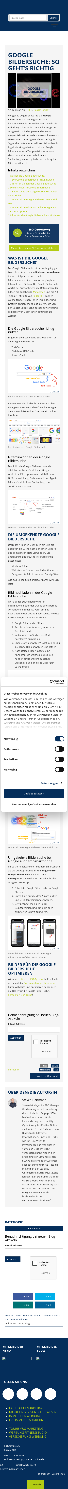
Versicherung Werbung (28, 1436)
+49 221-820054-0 (14, 1455)
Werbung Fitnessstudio (28, 1432)
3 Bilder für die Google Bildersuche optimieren (34, 215)
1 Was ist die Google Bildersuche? (26, 175)
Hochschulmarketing (26, 1408)
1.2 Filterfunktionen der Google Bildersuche (32, 183)
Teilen (25, 1296)
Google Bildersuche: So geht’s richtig (34, 61)
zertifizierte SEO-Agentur (30, 979)
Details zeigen (49, 783)
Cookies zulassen (34, 793)
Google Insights (42, 109)
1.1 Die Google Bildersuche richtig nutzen (31, 179)
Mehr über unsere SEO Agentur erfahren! (34, 248)
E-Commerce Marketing (27, 1420)
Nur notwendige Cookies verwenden (34, 804)
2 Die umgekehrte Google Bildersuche (29, 187)
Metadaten (39, 292)
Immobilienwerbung (25, 1416)
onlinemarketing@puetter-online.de (24, 1459)
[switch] (59, 749)
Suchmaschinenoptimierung (39, 983)
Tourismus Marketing (26, 1429)
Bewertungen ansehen (12, 1469)
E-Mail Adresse (16, 1024)
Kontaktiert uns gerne (20, 994)
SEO (30, 109)
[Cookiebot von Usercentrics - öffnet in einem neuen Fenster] (49, 682)
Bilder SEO (38, 295)
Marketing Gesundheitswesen (33, 1412)
